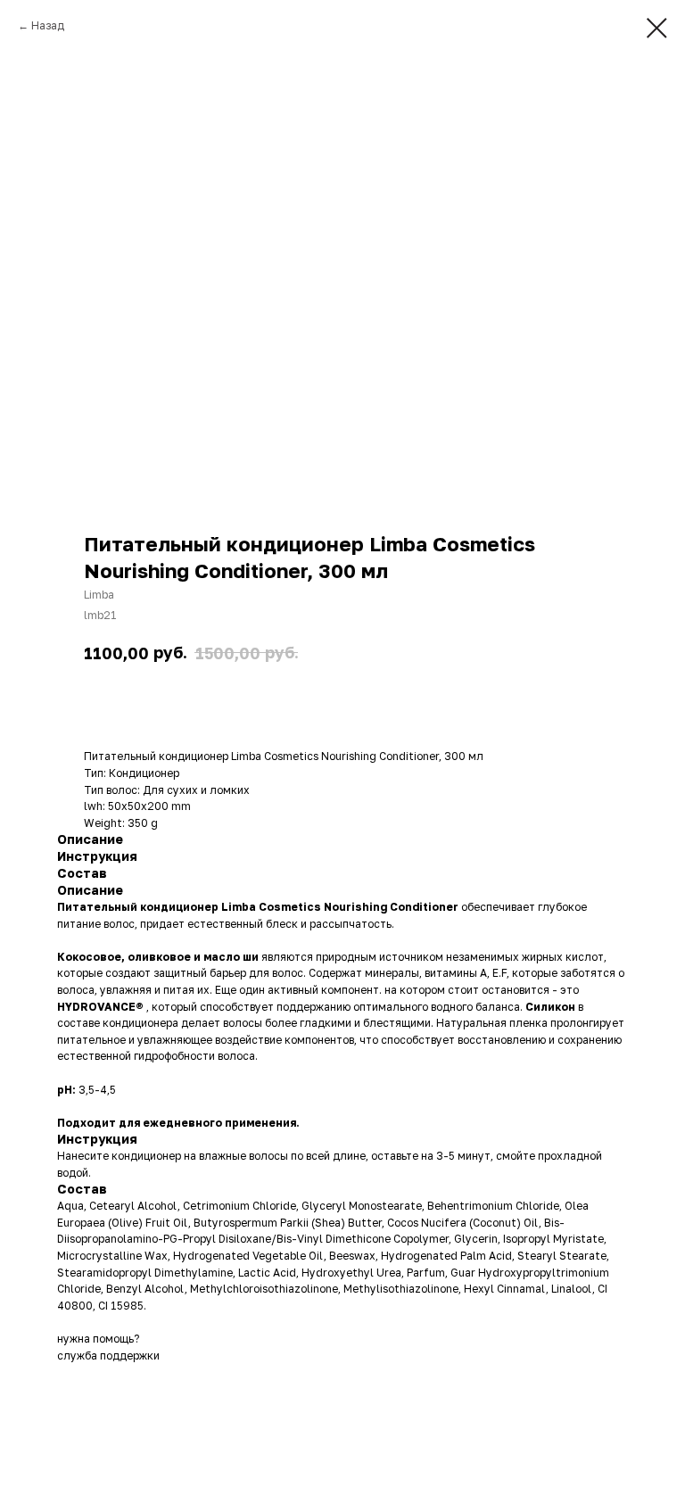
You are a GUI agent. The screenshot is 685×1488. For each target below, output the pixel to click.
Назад (47, 25)
